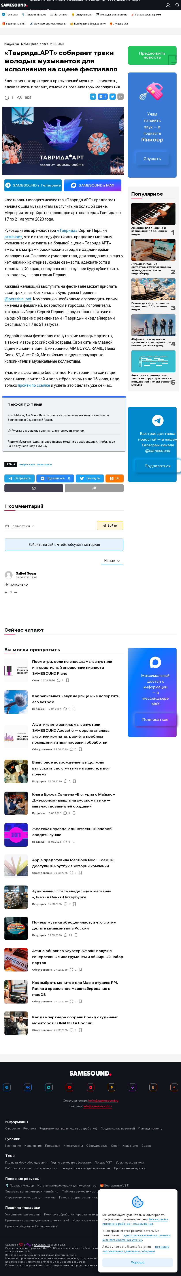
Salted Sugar (26, 573)
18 (70, 935)
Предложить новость (152, 55)
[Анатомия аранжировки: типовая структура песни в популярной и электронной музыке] (153, 361)
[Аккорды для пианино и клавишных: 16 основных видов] (153, 214)
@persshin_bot (17, 299)
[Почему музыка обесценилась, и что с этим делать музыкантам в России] (16, 928)
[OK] (153, 1087)
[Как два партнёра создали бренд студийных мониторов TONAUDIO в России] (16, 1023)
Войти (112, 526)
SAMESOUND (42, 1245)
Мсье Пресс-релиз (34, 43)
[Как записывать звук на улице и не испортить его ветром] (16, 702)
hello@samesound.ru (103, 1100)
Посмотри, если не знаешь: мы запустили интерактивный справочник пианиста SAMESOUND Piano (72, 667)
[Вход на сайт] (169, 5)
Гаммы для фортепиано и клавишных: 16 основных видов (150, 306)
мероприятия (28, 464)
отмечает (13, 236)
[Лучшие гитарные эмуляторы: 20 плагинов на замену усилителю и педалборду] (153, 250)
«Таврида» (67, 230)
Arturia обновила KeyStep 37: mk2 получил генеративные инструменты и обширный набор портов (77, 957)
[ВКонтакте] (28, 1087)
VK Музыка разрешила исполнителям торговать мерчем (46, 430)
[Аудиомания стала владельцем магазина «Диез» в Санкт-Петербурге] (16, 897)
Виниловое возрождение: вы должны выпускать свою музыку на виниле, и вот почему (71, 768)
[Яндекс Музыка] (111, 1087)
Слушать (152, 158)
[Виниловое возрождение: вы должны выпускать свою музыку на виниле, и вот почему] (16, 771)
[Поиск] (176, 5)
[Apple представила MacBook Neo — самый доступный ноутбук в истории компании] (16, 866)
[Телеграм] (7, 1087)
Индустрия (11, 44)
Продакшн (38, 708)
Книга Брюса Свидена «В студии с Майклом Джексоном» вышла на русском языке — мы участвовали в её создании (73, 800)
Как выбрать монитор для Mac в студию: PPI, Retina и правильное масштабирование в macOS (75, 989)
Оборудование (42, 749)
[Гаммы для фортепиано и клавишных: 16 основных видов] (153, 289)
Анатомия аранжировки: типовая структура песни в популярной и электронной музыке (151, 380)
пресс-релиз (45, 464)
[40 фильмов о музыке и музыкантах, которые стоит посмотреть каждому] (153, 325)
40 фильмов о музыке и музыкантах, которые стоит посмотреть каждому (152, 342)
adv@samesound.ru (97, 1106)
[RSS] (174, 1087)
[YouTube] (69, 1087)
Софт (35, 680)
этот (21, 1251)
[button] (93, 96)
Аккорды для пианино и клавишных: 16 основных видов (149, 231)
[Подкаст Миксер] (132, 1087)
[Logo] (14, 5)
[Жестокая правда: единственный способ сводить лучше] (16, 835)
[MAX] (49, 1087)
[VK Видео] (90, 1087)
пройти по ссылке (34, 385)
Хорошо (138, 1262)
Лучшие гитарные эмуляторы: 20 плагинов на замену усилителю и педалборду (151, 268)
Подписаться (158, 466)
